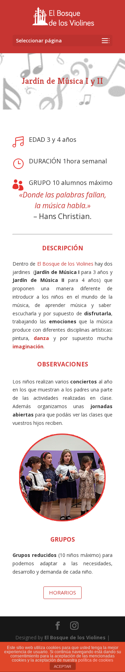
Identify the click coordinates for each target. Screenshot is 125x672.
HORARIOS (62, 592)
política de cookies (95, 660)
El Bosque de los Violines (75, 637)
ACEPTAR (62, 666)
